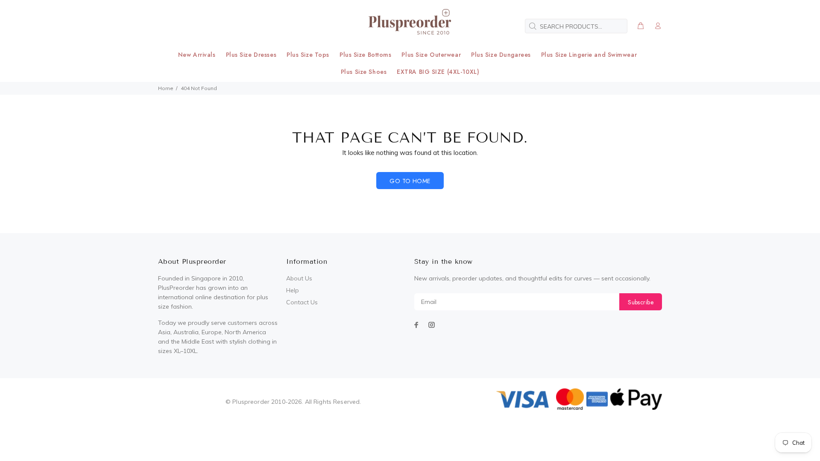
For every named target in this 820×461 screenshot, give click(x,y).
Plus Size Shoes (364, 71)
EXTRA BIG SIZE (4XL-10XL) (438, 71)
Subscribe (640, 302)
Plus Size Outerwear (431, 54)
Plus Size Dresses (251, 54)
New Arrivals (197, 54)
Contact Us (302, 302)
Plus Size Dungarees (501, 54)
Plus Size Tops (308, 54)
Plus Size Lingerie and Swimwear (589, 54)
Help (292, 290)
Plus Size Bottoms (366, 54)
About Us (299, 278)
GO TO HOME (410, 181)
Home (165, 88)
